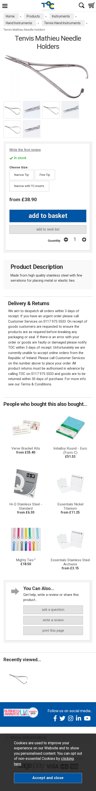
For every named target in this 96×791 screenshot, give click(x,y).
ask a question (53, 609)
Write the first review (25, 150)
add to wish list (47, 229)
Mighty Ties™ (26, 560)
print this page (53, 630)
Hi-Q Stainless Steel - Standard (25, 506)
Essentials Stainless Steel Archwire (70, 562)
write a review (53, 620)
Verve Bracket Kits (25, 448)
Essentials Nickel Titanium (70, 506)
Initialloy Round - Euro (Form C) (70, 450)
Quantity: (54, 240)
